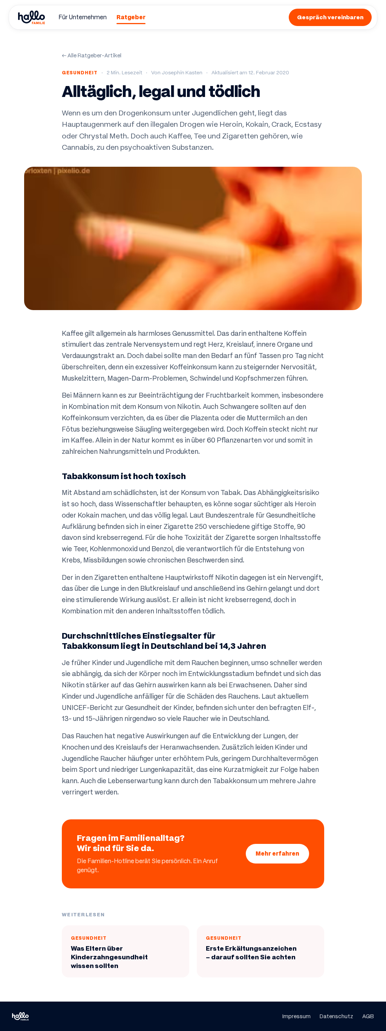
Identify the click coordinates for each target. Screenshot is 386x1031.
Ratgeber (131, 17)
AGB (368, 1016)
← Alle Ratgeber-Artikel (91, 55)
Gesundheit (80, 72)
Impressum (296, 1016)
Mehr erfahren (277, 853)
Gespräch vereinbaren (330, 17)
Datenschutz (336, 1016)
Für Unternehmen (82, 17)
